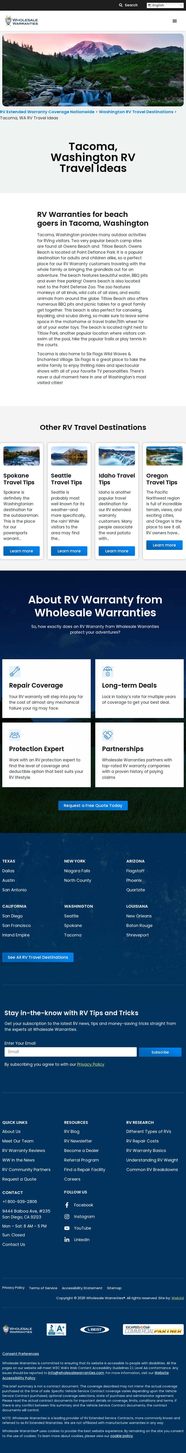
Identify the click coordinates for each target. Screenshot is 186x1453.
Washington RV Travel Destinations (136, 112)
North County (77, 880)
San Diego (12, 916)
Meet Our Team (18, 1141)
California (14, 906)
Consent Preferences (20, 1353)
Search (131, 5)
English (158, 5)
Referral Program (81, 1160)
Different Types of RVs (148, 1131)
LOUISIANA (137, 906)
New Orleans (139, 916)
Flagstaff (135, 871)
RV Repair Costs (142, 1141)
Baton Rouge (139, 925)
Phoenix (134, 880)
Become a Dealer (81, 1150)
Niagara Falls (77, 871)
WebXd (177, 1298)
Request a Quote (19, 1179)
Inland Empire (15, 935)
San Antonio (14, 890)
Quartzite (135, 890)
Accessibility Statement (82, 1288)
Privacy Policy (90, 1064)
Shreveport (137, 935)
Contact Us (13, 1244)
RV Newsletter (78, 1141)
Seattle (71, 916)
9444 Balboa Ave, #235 (26, 1211)
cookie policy (121, 1435)
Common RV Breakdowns (152, 1169)
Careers (72, 1179)
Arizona (135, 861)
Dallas (8, 871)
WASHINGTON (78, 906)
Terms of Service (43, 1288)
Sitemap (114, 1288)
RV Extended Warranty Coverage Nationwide (47, 112)
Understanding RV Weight (152, 1160)
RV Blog (71, 1131)
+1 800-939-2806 (19, 1201)
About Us (11, 1131)
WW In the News (18, 1160)
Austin (8, 880)
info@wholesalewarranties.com (76, 1372)
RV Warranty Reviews (23, 1150)
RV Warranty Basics (146, 1150)
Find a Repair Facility (84, 1169)
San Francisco (16, 925)
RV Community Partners (26, 1169)
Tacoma (72, 935)
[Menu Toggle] (174, 21)
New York (75, 861)
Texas (8, 861)
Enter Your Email (20, 1043)
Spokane (73, 925)
